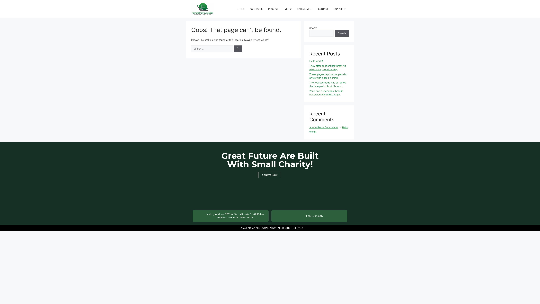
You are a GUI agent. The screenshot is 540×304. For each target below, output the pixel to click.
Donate (338, 9)
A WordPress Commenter (323, 127)
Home (241, 9)
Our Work (256, 9)
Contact (323, 9)
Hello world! (316, 61)
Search (313, 28)
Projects (273, 9)
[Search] (238, 48)
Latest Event (304, 9)
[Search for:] (212, 48)
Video (288, 9)
